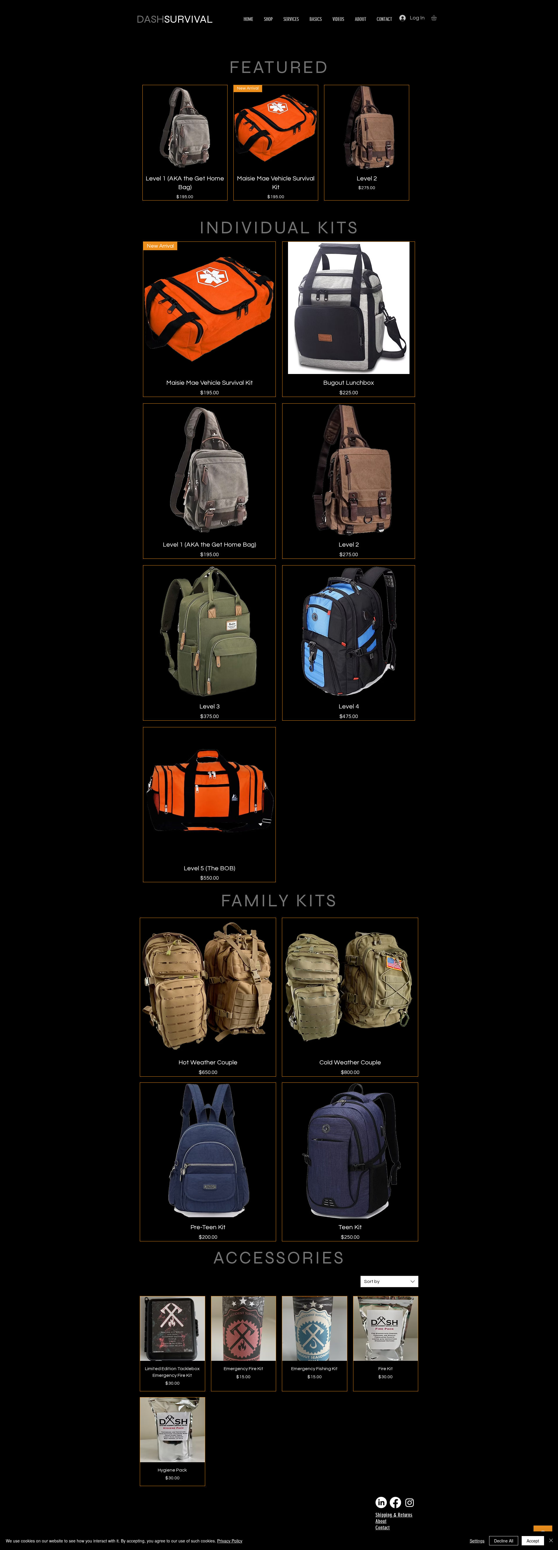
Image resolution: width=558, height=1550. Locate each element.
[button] (437, 17)
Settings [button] (477, 1541)
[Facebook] (395, 1502)
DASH (150, 19)
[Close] (551, 1540)
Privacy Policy (229, 1541)
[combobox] (389, 1281)
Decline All (503, 1541)
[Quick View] (185, 127)
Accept (533, 1541)
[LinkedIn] (381, 1502)
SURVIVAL (188, 19)
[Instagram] (409, 1502)
